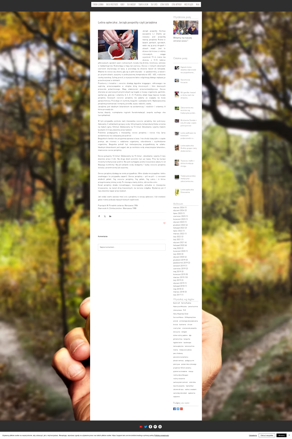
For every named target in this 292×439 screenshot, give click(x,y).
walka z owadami (190, 390)
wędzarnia (191, 393)
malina (175, 350)
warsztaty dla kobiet (180, 393)
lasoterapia (187, 343)
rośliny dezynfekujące (180, 375)
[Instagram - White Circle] (160, 426)
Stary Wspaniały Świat (180, 314)
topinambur (190, 386)
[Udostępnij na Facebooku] (99, 216)
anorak (175, 321)
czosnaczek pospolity (189, 328)
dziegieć (184, 332)
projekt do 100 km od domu (182, 368)
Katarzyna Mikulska (180, 307)
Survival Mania (178, 317)
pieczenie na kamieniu (180, 357)
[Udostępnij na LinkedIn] (110, 216)
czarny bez (177, 328)
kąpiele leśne (177, 343)
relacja (190, 372)
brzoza (175, 325)
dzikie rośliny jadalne (180, 335)
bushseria (182, 325)
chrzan (189, 325)
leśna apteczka (178, 346)
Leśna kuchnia (193, 307)
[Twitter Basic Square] (178, 409)
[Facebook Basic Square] (174, 409)
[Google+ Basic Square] (181, 409)
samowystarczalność (180, 382)
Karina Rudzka (186, 303)
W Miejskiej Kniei (190, 317)
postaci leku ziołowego (188, 364)
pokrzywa (176, 364)
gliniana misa (177, 339)
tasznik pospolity (179, 386)
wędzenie (176, 397)
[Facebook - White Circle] (150, 426)
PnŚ (184, 310)
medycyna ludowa (185, 350)
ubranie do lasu (178, 390)
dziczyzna (176, 332)
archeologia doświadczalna (188, 321)
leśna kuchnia (189, 346)
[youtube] (141, 426)
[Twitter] (145, 426)
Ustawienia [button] (253, 435)
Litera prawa (177, 310)
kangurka (187, 339)
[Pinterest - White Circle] (155, 426)
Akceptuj (281, 435)
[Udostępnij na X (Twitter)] (105, 216)
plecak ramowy (178, 361)
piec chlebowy (178, 353)
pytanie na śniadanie (180, 372)
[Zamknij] (289, 435)
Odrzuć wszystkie (267, 435)
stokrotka (192, 382)
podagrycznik (189, 361)
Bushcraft (176, 303)
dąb (190, 335)
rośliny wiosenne (179, 379)
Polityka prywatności (161, 435)
